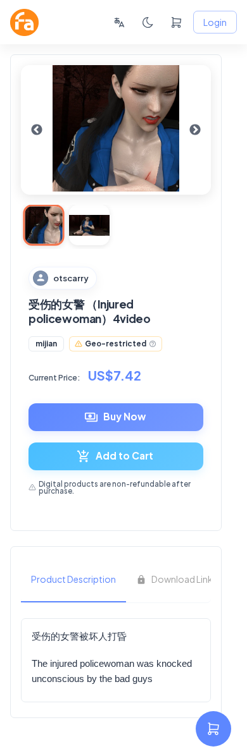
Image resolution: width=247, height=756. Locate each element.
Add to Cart (124, 455)
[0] (176, 22)
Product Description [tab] (73, 579)
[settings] (213, 729)
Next (195, 130)
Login (215, 22)
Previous (36, 130)
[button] (46, 343)
